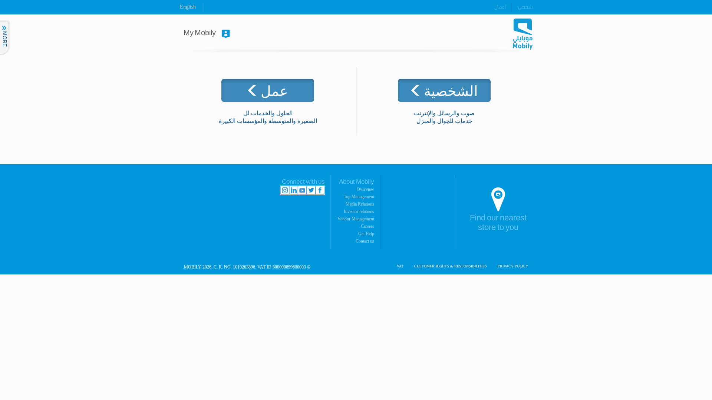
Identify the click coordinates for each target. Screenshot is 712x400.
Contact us (365, 241)
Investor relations (359, 211)
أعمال (499, 7)
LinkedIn (293, 190)
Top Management (359, 196)
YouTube (302, 190)
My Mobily (200, 33)
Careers (367, 226)
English (188, 7)
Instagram (284, 190)
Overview (365, 189)
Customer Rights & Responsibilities (450, 266)
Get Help (366, 233)
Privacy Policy (513, 266)
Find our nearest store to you (498, 223)
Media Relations (360, 204)
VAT (400, 266)
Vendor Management (355, 218)
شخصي (525, 7)
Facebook (320, 190)
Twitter (311, 190)
